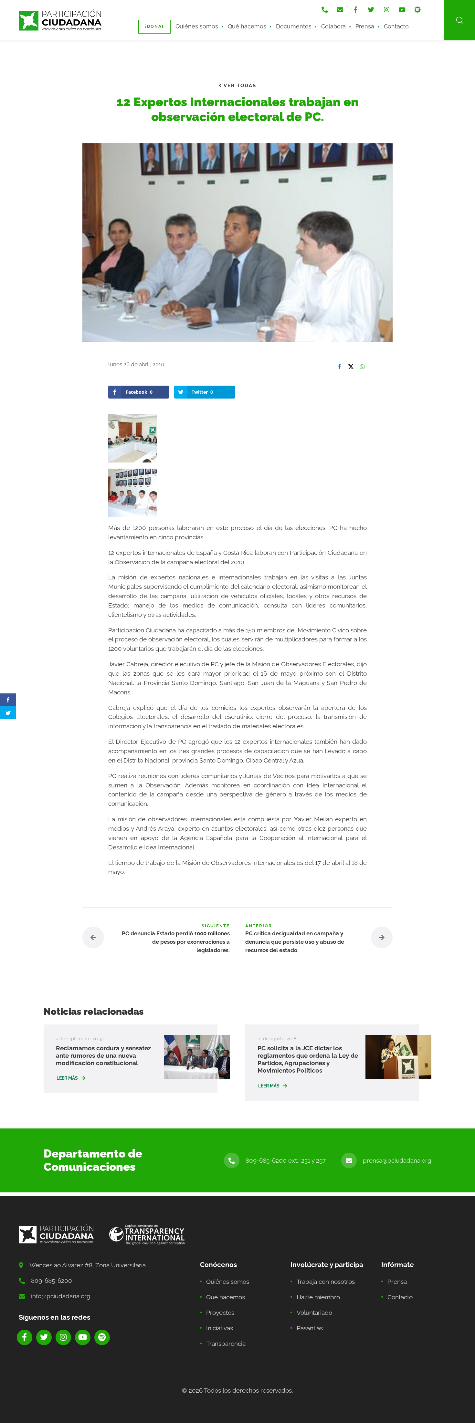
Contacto (396, 26)
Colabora (333, 26)
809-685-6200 (51, 1280)
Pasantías (310, 1328)
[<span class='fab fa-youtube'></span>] (402, 10)
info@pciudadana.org (60, 1296)
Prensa (364, 26)
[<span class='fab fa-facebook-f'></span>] (355, 10)
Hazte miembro (318, 1297)
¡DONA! (154, 26)
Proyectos (220, 1312)
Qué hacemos (247, 26)
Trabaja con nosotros (326, 1281)
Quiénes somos (196, 26)
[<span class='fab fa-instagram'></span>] (386, 10)
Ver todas (239, 85)
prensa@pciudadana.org (397, 1160)
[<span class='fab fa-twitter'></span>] (371, 10)
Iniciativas (219, 1328)
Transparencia (226, 1343)
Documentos (293, 26)
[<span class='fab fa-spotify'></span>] (417, 10)
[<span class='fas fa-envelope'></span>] (340, 10)
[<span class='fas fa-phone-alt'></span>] (324, 10)
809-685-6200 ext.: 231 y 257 (286, 1160)
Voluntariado (314, 1312)
